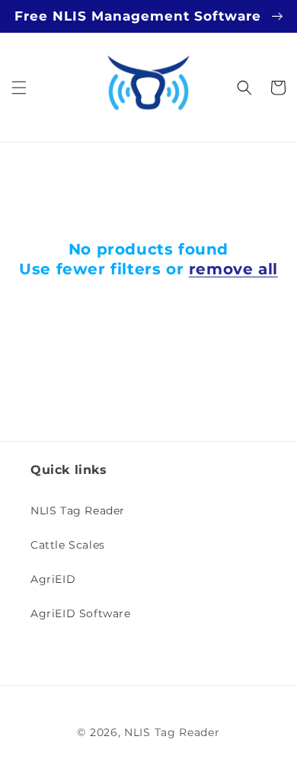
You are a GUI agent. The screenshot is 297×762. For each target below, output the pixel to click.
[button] (19, 87)
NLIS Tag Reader (77, 510)
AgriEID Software (80, 613)
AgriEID (52, 579)
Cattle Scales (67, 545)
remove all (233, 269)
